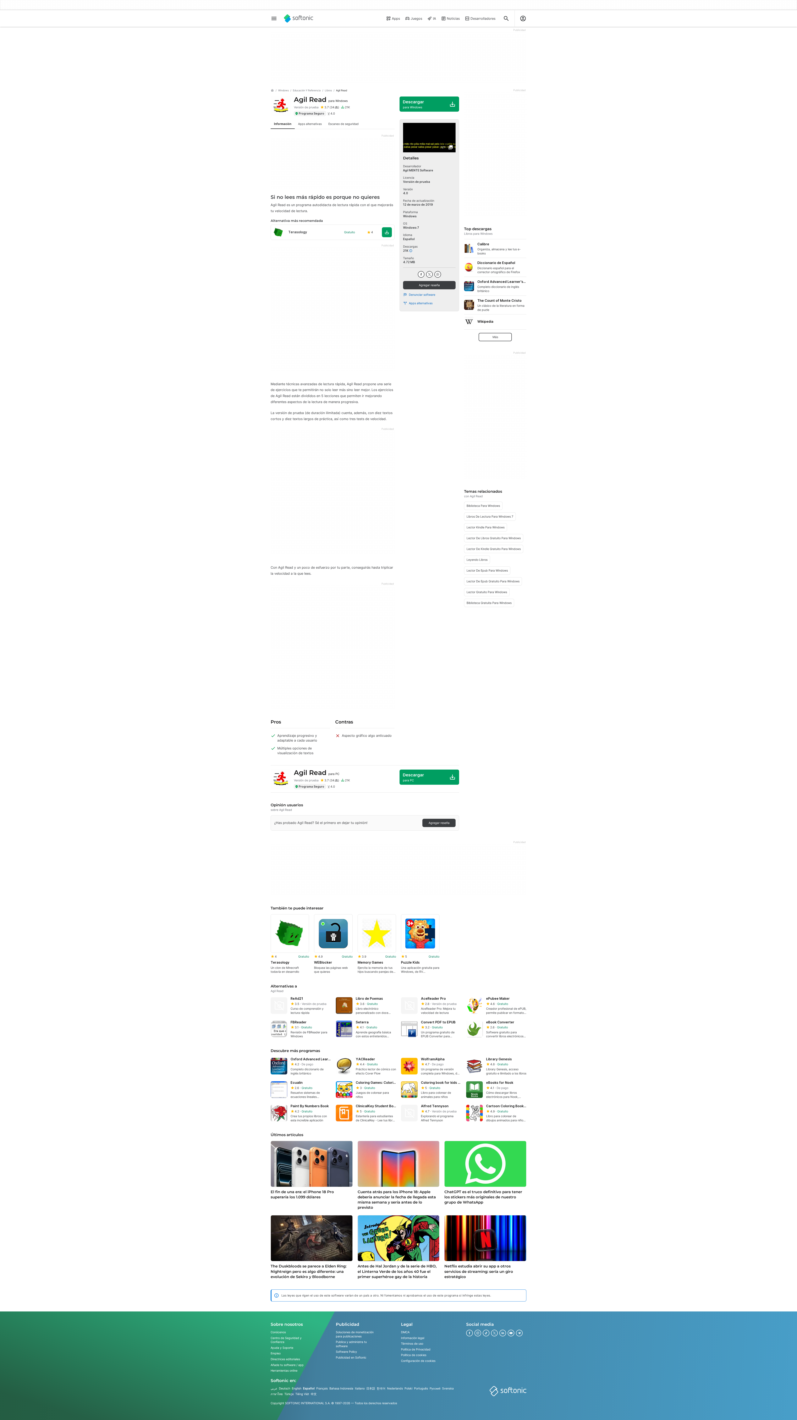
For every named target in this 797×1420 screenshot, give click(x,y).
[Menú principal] (274, 18)
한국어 (381, 1388)
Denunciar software (422, 294)
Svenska (448, 1388)
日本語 (370, 1388)
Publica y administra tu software (351, 1344)
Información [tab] (282, 124)
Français (322, 1388)
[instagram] (477, 1333)
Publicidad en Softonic (351, 1357)
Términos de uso (412, 1343)
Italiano (360, 1388)
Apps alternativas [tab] (310, 124)
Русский (435, 1388)
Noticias (453, 18)
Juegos (416, 18)
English (296, 1388)
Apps (396, 18)
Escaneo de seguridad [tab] (343, 124)
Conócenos (278, 1332)
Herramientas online (284, 1370)
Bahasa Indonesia (341, 1388)
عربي (274, 1388)
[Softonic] (298, 18)
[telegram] (519, 1333)
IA (434, 18)
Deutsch (284, 1388)
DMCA (405, 1332)
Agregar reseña (429, 285)
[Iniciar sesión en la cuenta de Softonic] (523, 18)
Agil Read (321, 99)
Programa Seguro (311, 113)
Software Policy (346, 1351)
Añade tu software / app (287, 1364)
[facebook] (421, 274)
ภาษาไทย (277, 1394)
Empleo (276, 1353)
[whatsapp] (437, 274)
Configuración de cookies (418, 1361)
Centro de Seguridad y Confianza (286, 1340)
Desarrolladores (483, 18)
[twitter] (429, 274)
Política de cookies (413, 1355)
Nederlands (395, 1388)
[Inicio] (272, 90)
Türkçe (289, 1394)
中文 (314, 1394)
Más (495, 337)
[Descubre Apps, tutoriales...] (506, 18)
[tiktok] (486, 1333)
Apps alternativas (421, 303)
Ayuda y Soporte (282, 1347)
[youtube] (511, 1333)
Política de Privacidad (415, 1349)
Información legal (412, 1337)
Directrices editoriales (285, 1359)
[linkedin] (502, 1333)
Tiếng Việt (302, 1394)
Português (421, 1388)
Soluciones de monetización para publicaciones (355, 1334)
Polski (408, 1388)
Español (309, 1388)
